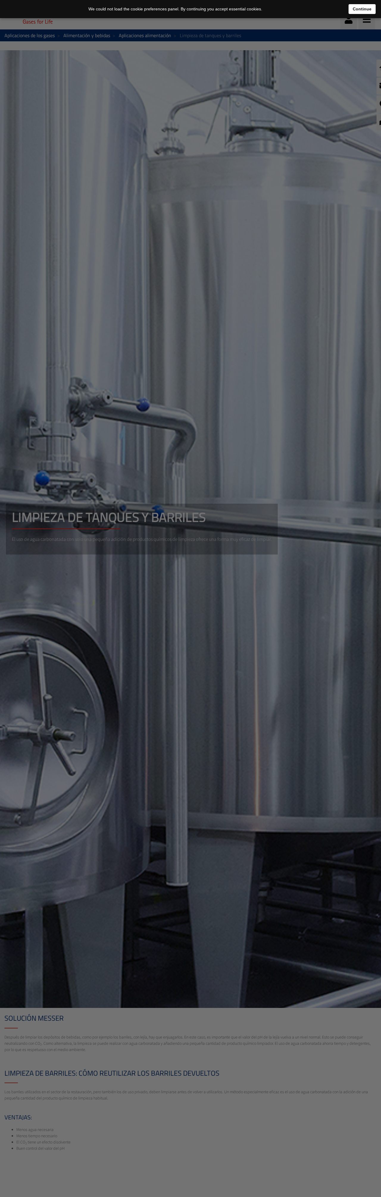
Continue (362, 9)
